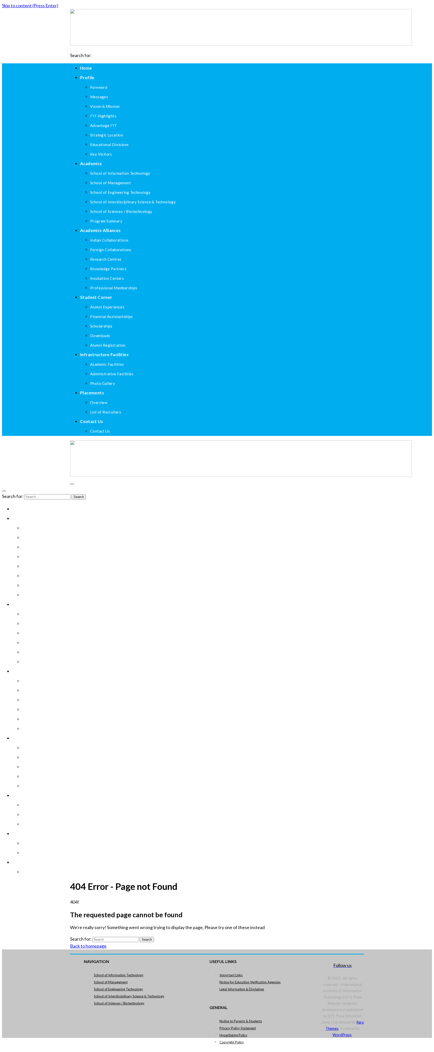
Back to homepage (88, 946)
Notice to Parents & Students (241, 1021)
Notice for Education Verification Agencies (250, 982)
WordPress (342, 1035)
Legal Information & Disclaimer (242, 989)
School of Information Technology (118, 975)
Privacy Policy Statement (238, 1028)
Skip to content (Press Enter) (30, 5)
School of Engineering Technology (118, 989)
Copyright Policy (232, 1042)
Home (86, 68)
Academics (91, 163)
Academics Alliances (100, 230)
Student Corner (96, 297)
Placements (92, 392)
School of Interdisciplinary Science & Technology (129, 996)
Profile (87, 77)
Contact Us (91, 421)
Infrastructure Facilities (104, 354)
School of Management (111, 982)
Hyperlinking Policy (233, 1035)
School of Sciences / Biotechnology (119, 1003)
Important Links (231, 975)
